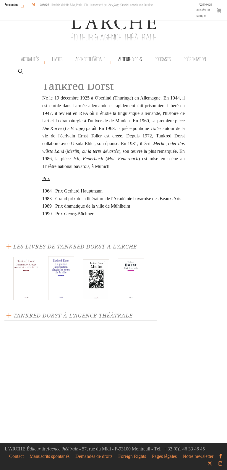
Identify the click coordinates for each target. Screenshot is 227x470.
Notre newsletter (198, 456)
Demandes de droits (93, 456)
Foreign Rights (132, 456)
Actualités (30, 59)
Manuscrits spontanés (49, 456)
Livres (57, 59)
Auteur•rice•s (130, 59)
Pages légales (164, 456)
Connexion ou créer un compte (204, 10)
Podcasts (163, 59)
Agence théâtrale (90, 59)
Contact (16, 456)
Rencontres (11, 4)
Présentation (195, 59)
